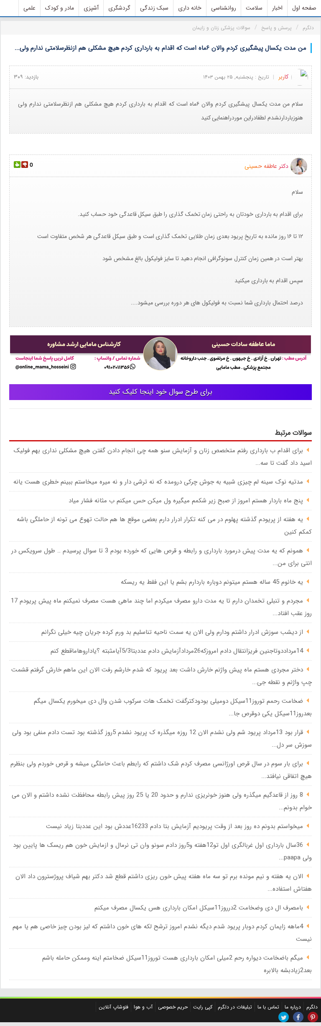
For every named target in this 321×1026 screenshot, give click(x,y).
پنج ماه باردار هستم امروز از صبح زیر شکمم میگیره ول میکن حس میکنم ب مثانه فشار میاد (186, 501)
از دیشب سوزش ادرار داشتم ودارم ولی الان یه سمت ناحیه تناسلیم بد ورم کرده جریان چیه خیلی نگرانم (172, 632)
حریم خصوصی (173, 1007)
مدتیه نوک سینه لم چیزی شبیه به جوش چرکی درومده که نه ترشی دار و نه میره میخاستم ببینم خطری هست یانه (158, 482)
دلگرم (312, 1007)
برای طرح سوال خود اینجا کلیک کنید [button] (160, 392)
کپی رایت (202, 1007)
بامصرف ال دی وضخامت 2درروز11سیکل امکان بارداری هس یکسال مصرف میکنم (198, 908)
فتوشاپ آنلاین (113, 1007)
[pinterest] (313, 1017)
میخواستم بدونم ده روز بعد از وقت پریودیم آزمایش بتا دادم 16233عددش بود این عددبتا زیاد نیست (174, 826)
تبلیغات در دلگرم (235, 1007)
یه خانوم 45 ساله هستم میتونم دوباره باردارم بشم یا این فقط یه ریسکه (212, 582)
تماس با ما (268, 1007)
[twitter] (283, 1017)
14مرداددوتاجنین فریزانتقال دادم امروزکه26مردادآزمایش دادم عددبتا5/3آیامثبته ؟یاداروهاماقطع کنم (177, 651)
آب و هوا (143, 1007)
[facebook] (298, 1017)
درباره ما (293, 1007)
